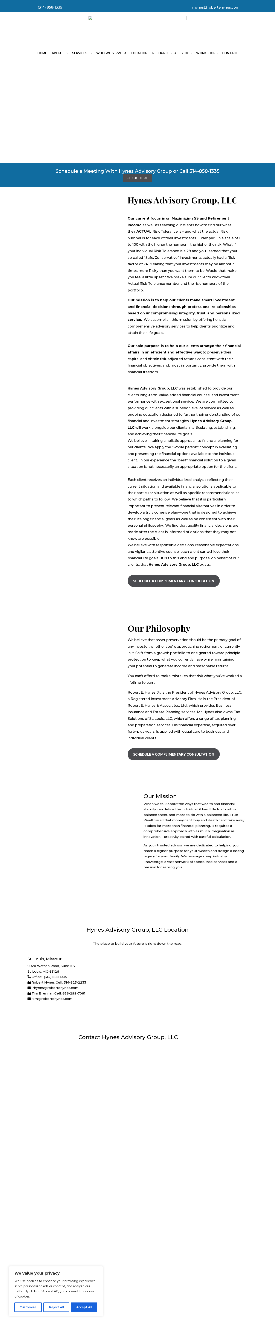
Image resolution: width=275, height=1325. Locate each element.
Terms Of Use (163, 1292)
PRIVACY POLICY (109, 1292)
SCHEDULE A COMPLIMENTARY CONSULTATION (173, 581)
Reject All (56, 1307)
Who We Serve (109, 53)
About (57, 53)
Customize (28, 1307)
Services (79, 53)
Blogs (185, 53)
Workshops (206, 53)
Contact (230, 53)
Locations (63, 1260)
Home (42, 53)
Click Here (137, 178)
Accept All (84, 1307)
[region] (56, 1291)
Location (139, 53)
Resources (161, 53)
